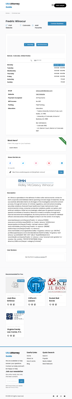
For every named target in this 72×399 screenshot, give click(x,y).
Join (21, 381)
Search (45, 356)
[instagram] (61, 396)
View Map (30, 44)
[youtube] (64, 396)
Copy (60, 172)
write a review (40, 257)
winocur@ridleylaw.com (44, 91)
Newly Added (47, 361)
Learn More (13, 148)
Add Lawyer (60, 5)
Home (8, 13)
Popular (45, 358)
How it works (31, 361)
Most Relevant (48, 364)
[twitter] (57, 396)
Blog (28, 364)
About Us (30, 358)
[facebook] (53, 396)
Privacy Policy (14, 387)
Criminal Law (16, 13)
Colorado (26, 25)
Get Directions (42, 44)
